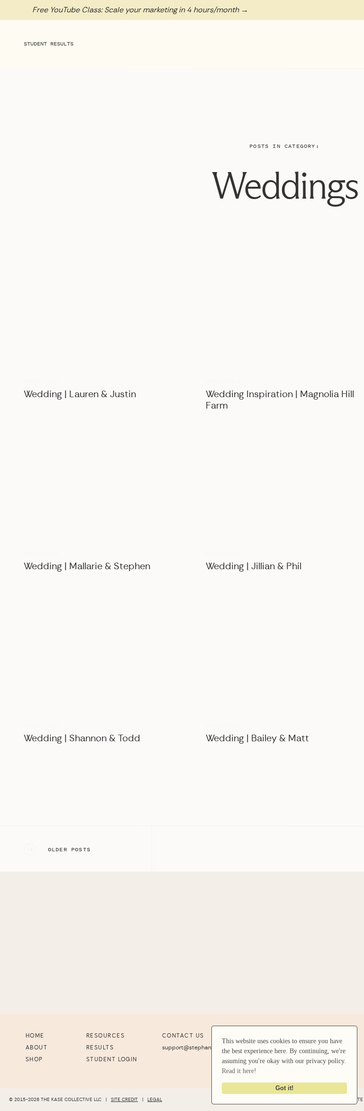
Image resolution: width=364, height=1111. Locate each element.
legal (154, 1099)
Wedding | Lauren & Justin (80, 394)
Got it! (284, 1088)
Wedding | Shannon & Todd (82, 738)
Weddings (284, 186)
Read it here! (239, 1071)
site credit (124, 1099)
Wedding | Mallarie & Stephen (87, 566)
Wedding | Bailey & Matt (257, 738)
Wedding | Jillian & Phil (253, 566)
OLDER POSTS (69, 849)
